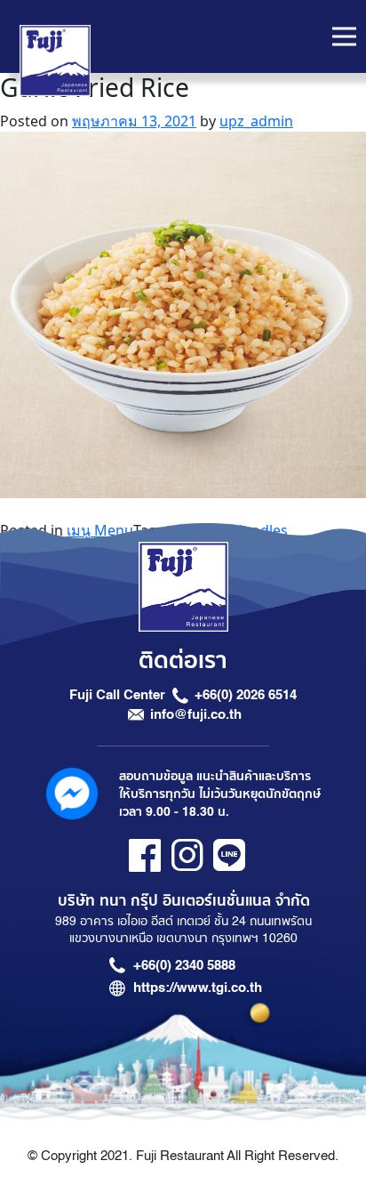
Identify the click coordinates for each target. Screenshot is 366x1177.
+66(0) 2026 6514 (246, 694)
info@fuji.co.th (196, 714)
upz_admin (256, 121)
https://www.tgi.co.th (197, 987)
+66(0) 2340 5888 (184, 965)
